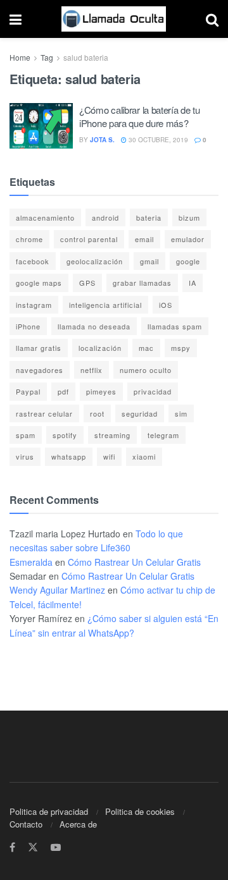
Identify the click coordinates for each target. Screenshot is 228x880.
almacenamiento (45, 217)
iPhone (28, 326)
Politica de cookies (140, 811)
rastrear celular (44, 413)
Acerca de (78, 824)
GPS (87, 283)
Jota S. (102, 139)
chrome (29, 239)
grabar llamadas (142, 283)
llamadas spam (175, 326)
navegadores (39, 370)
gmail (149, 261)
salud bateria (85, 57)
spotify (65, 435)
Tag (47, 57)
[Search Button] (212, 19)
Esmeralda (31, 562)
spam (25, 435)
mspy (181, 348)
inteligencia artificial (105, 305)
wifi (109, 456)
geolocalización (94, 261)
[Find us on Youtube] (56, 847)
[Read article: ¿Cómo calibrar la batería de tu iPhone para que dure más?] (41, 126)
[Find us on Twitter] (33, 847)
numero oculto (146, 370)
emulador (188, 239)
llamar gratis (38, 348)
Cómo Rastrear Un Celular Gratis (134, 562)
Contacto (26, 824)
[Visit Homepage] (113, 19)
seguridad (140, 413)
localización (100, 348)
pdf (63, 391)
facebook (32, 261)
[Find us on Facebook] (12, 847)
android (105, 217)
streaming (112, 435)
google (188, 261)
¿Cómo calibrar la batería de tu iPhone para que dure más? (139, 116)
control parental (89, 239)
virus (25, 456)
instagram (34, 305)
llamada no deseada (94, 326)
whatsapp (68, 456)
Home (20, 57)
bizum (189, 217)
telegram (163, 435)
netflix (91, 370)
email (144, 239)
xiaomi (144, 456)
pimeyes (101, 391)
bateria (149, 217)
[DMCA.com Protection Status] (48, 665)
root (97, 413)
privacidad (153, 391)
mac (146, 348)
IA (192, 283)
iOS (165, 305)
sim (181, 413)
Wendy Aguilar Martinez (57, 590)
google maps (39, 283)
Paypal (28, 391)
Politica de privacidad (49, 811)
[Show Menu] (16, 19)
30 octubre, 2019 (157, 139)
